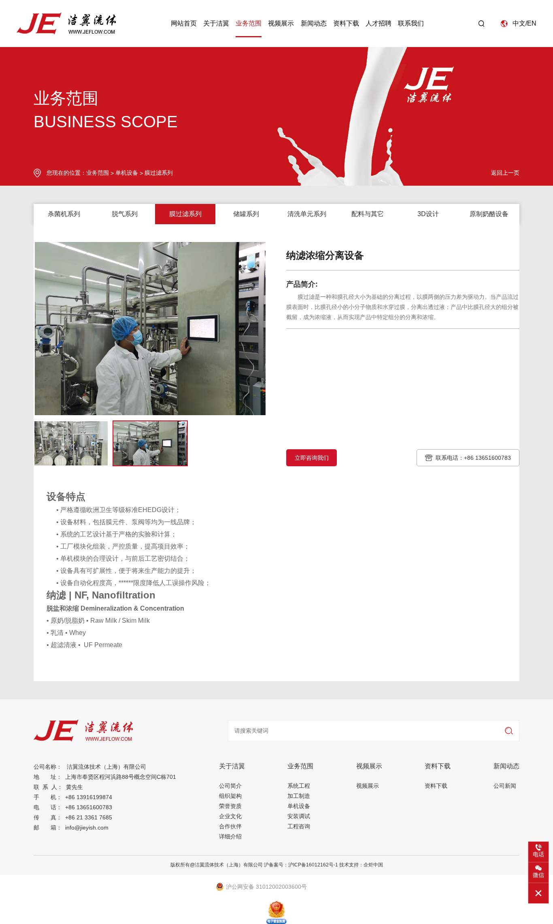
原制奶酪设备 (489, 213)
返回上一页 (505, 172)
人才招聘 (378, 23)
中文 (519, 23)
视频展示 (281, 23)
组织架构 (230, 796)
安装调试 (298, 816)
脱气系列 (125, 213)
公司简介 (230, 786)
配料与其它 (367, 213)
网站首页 (184, 23)
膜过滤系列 (159, 172)
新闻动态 (314, 23)
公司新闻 (504, 786)
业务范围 (249, 23)
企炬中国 (373, 865)
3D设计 (428, 213)
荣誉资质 (230, 806)
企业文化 (230, 816)
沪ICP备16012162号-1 (313, 865)
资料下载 (346, 23)
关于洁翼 (216, 23)
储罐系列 (246, 213)
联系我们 (411, 23)
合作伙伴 (230, 826)
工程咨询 (298, 826)
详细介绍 (230, 836)
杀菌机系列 (64, 213)
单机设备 (126, 172)
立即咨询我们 (312, 457)
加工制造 (298, 796)
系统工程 (298, 786)
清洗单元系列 (306, 213)
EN (531, 23)
